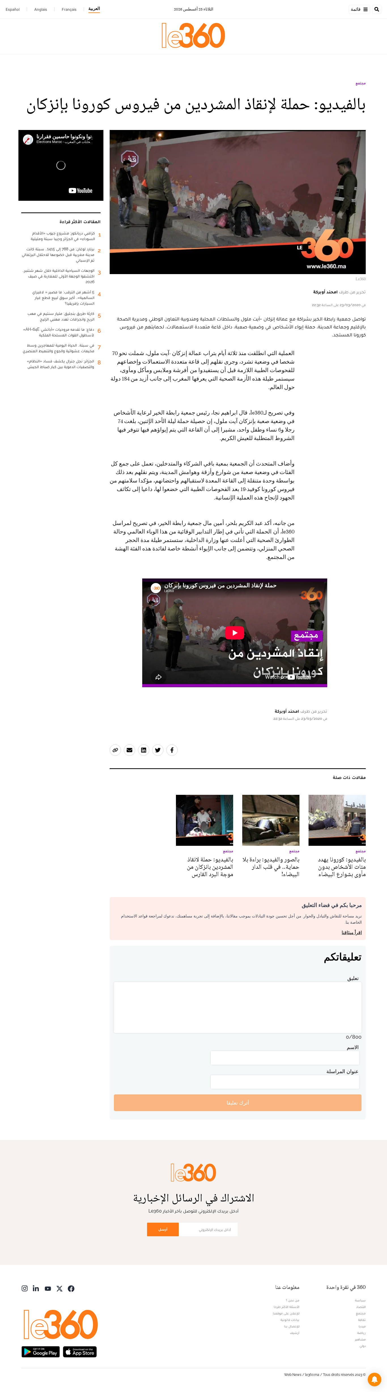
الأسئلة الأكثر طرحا (286, 1307)
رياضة (361, 1333)
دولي (363, 1346)
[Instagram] (24, 1288)
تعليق (353, 978)
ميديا (362, 1326)
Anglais (40, 9)
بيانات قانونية (289, 1320)
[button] (374, 1379)
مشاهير (360, 1339)
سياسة (360, 1300)
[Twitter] (59, 1288)
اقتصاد (361, 1307)
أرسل (162, 1229)
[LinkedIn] (36, 1288)
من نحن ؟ (292, 1300)
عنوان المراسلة (342, 1071)
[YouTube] (47, 1288)
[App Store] (80, 1351)
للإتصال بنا (291, 1326)
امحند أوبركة (325, 291)
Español (13, 9)
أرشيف (294, 1333)
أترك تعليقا (238, 1103)
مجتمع (361, 83)
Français (69, 9)
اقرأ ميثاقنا (352, 932)
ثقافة (362, 1320)
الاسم (353, 1047)
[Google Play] (40, 1351)
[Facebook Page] (71, 1288)
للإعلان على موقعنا (286, 1313)
